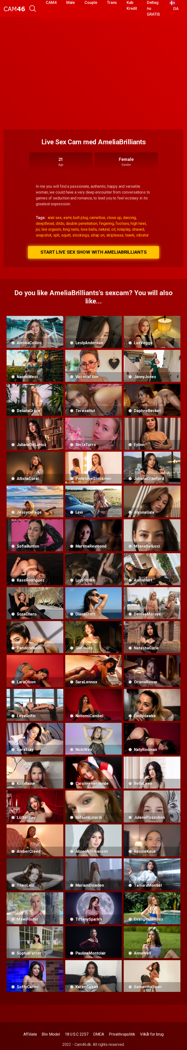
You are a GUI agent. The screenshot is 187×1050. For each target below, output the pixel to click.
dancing (129, 217)
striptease (114, 235)
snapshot (43, 235)
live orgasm (51, 229)
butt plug (80, 217)
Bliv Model (51, 1034)
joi (38, 229)
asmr (67, 217)
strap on (97, 235)
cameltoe (97, 217)
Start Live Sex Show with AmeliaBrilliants (93, 252)
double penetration (82, 223)
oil (113, 229)
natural (104, 229)
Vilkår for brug (152, 1034)
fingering (106, 223)
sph (56, 235)
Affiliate (30, 1034)
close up (114, 217)
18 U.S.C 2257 (76, 1034)
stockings (80, 235)
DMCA (98, 1034)
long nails (71, 229)
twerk (130, 235)
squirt (66, 235)
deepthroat (45, 223)
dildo (60, 223)
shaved (138, 229)
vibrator (142, 235)
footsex (122, 223)
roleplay (123, 229)
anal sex (55, 217)
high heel (138, 223)
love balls (89, 229)
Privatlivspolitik (122, 1034)
